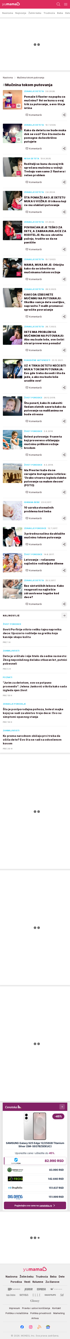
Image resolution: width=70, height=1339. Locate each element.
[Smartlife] (50, 1295)
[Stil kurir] (62, 1295)
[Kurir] (28, 1289)
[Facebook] (22, 1327)
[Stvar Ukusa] (56, 1289)
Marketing (59, 1313)
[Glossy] (34, 1301)
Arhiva (35, 1318)
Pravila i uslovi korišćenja (36, 1308)
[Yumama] (10, 4)
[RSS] (39, 1327)
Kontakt (56, 1308)
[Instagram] (30, 1327)
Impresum (14, 1308)
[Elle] (36, 1295)
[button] (33, 115)
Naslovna (8, 77)
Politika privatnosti (40, 1313)
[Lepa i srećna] (10, 1295)
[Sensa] (24, 1295)
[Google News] (48, 1327)
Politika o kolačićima (17, 1313)
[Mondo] (14, 1289)
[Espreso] (41, 1289)
